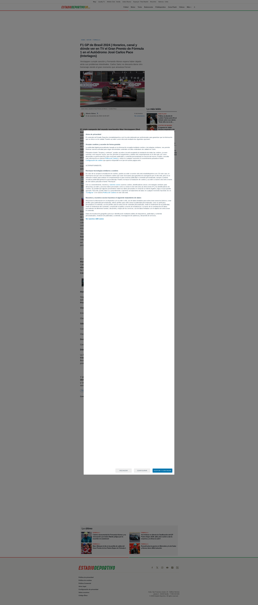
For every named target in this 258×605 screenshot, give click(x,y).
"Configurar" (90, 192)
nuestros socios (115, 185)
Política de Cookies (111, 158)
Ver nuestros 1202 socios (95, 219)
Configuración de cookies (94, 160)
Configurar (142, 470)
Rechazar (124, 470)
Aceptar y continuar (162, 470)
